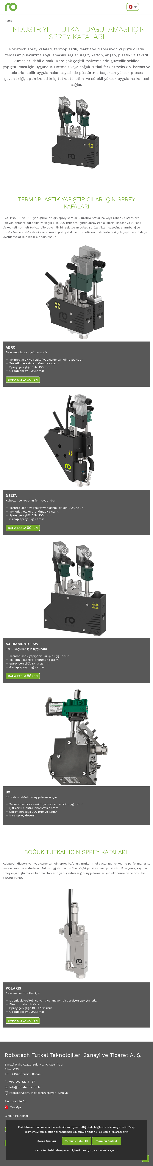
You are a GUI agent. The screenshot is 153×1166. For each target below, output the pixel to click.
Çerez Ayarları (46, 1140)
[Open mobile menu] (144, 7)
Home (8, 20)
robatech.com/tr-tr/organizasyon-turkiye (38, 1093)
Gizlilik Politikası (16, 1116)
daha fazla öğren (23, 379)
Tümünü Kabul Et (76, 1140)
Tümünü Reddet (106, 1140)
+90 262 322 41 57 (22, 1081)
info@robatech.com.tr (24, 1087)
